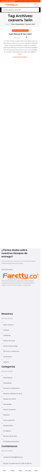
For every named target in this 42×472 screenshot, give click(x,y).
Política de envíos (9, 341)
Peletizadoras (7, 378)
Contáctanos (7, 357)
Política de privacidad (10, 346)
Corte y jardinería (9, 420)
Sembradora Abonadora (11, 441)
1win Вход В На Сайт (20, 34)
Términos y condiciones (11, 351)
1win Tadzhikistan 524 (20, 30)
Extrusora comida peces (11, 388)
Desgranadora (8, 425)
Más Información (7, 269)
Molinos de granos (9, 409)
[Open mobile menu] (2, 5)
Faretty (18, 38)
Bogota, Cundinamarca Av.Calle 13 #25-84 (17, 463)
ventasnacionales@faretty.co (13, 457)
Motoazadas (7, 404)
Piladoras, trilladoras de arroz (12, 393)
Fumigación (7, 431)
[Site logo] (11, 5)
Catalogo (6, 330)
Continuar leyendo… (20, 57)
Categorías (6, 335)
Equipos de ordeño (9, 399)
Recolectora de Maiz (10, 436)
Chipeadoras (7, 383)
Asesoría (6, 362)
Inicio (7, 24)
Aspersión (6, 415)
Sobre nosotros (8, 325)
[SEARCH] (37, 10)
